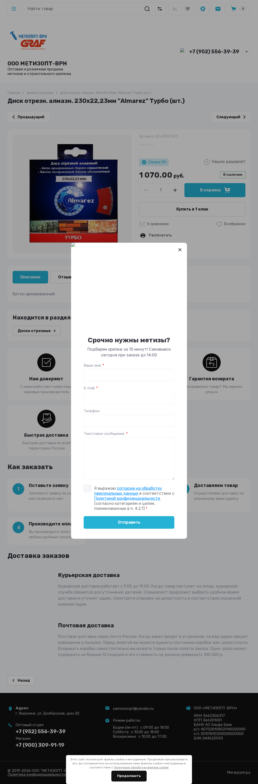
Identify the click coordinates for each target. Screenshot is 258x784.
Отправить (129, 522)
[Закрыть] (179, 249)
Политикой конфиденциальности (127, 498)
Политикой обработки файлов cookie (141, 767)
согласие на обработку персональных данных (128, 491)
